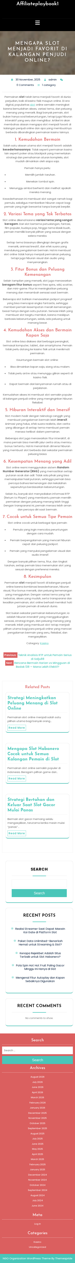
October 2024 (38, 1185)
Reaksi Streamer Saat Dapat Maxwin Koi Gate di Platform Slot (40, 930)
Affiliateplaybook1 (37, 4)
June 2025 (37, 1144)
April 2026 (37, 1092)
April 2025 (37, 1154)
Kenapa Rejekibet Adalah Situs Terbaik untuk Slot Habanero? (40, 955)
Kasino (44, 643)
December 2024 (37, 1174)
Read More (17, 728)
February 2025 (37, 1164)
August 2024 (38, 1195)
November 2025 (37, 1118)
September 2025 (37, 1128)
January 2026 (37, 1107)
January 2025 (37, 1169)
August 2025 (37, 1133)
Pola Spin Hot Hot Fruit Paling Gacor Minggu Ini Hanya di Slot (40, 967)
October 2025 (37, 1123)
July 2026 (37, 1082)
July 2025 (37, 1138)
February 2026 (37, 1102)
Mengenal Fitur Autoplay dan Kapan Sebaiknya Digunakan (40, 979)
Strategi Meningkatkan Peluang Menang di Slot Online (33, 703)
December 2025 (37, 1113)
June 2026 (37, 1087)
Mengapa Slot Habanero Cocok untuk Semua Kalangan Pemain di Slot (33, 754)
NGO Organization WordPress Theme (27, 1258)
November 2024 (37, 1179)
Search (39, 869)
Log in (37, 1223)
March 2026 (37, 1097)
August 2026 (37, 1076)
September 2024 (37, 1190)
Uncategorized (37, 1247)
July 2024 (37, 1200)
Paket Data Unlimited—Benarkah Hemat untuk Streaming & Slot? (40, 943)
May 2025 (37, 1149)
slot (32, 104)
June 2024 (37, 1205)
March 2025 (37, 1159)
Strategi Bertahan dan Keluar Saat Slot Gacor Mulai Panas (31, 805)
